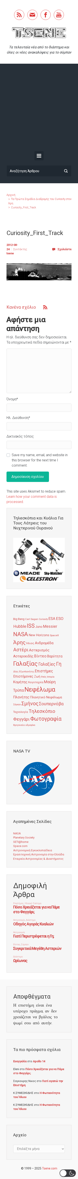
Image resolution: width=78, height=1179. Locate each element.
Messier (50, 626)
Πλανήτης (21, 697)
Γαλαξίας (25, 663)
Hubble (19, 626)
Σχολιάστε (65, 249)
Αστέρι (20, 649)
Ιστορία (50, 676)
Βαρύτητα (54, 656)
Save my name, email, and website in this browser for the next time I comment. (40, 460)
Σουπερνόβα (51, 703)
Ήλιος (30, 643)
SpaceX (54, 635)
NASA (20, 634)
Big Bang (18, 619)
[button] (68, 1173)
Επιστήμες (44, 671)
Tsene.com (49, 1168)
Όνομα (12, 399)
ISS (31, 626)
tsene (10, 253)
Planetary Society (23, 837)
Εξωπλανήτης (26, 671)
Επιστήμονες (23, 676)
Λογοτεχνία (35, 682)
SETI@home (20, 841)
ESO (59, 618)
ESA (52, 618)
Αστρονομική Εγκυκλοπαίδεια (32, 850)
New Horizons (39, 635)
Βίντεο (40, 656)
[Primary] (39, 155)
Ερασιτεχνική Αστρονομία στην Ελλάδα (38, 854)
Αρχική (10, 194)
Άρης (19, 642)
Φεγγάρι (21, 719)
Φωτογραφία (46, 719)
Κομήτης (20, 682)
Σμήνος (29, 704)
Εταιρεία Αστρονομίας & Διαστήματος (38, 858)
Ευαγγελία (20, 1061)
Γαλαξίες (46, 664)
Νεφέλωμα (39, 689)
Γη (59, 664)
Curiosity (43, 619)
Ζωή (37, 676)
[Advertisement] (39, 108)
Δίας (15, 671)
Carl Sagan (31, 619)
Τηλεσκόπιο (42, 711)
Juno (38, 627)
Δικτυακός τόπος (20, 436)
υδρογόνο (30, 725)
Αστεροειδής (23, 656)
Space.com (20, 846)
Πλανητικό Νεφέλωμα (46, 697)
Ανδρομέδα (44, 643)
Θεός (43, 676)
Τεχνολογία (20, 712)
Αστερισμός (39, 650)
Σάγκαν (17, 704)
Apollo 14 (39, 1061)
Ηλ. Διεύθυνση (18, 418)
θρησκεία (19, 725)
